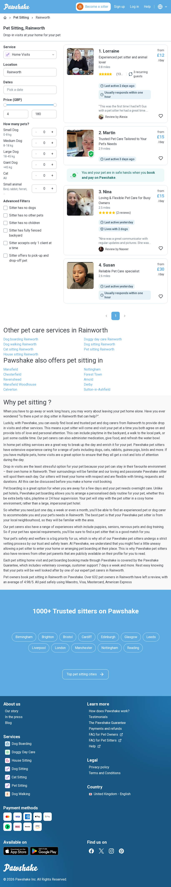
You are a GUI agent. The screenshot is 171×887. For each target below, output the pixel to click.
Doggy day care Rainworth (103, 339)
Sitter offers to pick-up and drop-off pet (29, 258)
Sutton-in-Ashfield (97, 389)
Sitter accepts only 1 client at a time (30, 245)
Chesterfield (12, 374)
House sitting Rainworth (20, 354)
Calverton (10, 389)
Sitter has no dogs (22, 208)
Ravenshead (12, 379)
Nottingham (92, 369)
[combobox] (30, 54)
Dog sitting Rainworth (99, 344)
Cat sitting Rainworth (18, 349)
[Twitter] (101, 851)
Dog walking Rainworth (19, 344)
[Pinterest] (121, 851)
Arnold (88, 379)
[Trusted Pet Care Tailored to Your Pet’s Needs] (115, 145)
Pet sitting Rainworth (99, 349)
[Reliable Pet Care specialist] (115, 281)
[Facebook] (91, 851)
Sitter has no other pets (26, 215)
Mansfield (10, 369)
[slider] (5, 105)
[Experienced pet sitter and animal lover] (115, 84)
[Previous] (106, 316)
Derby (88, 384)
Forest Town (93, 374)
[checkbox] (5, 208)
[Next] (125, 316)
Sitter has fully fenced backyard (25, 232)
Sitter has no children (24, 223)
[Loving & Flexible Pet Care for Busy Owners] (115, 220)
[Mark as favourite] (161, 116)
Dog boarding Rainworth (20, 339)
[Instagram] (111, 851)
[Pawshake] (16, 7)
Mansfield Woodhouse (19, 384)
